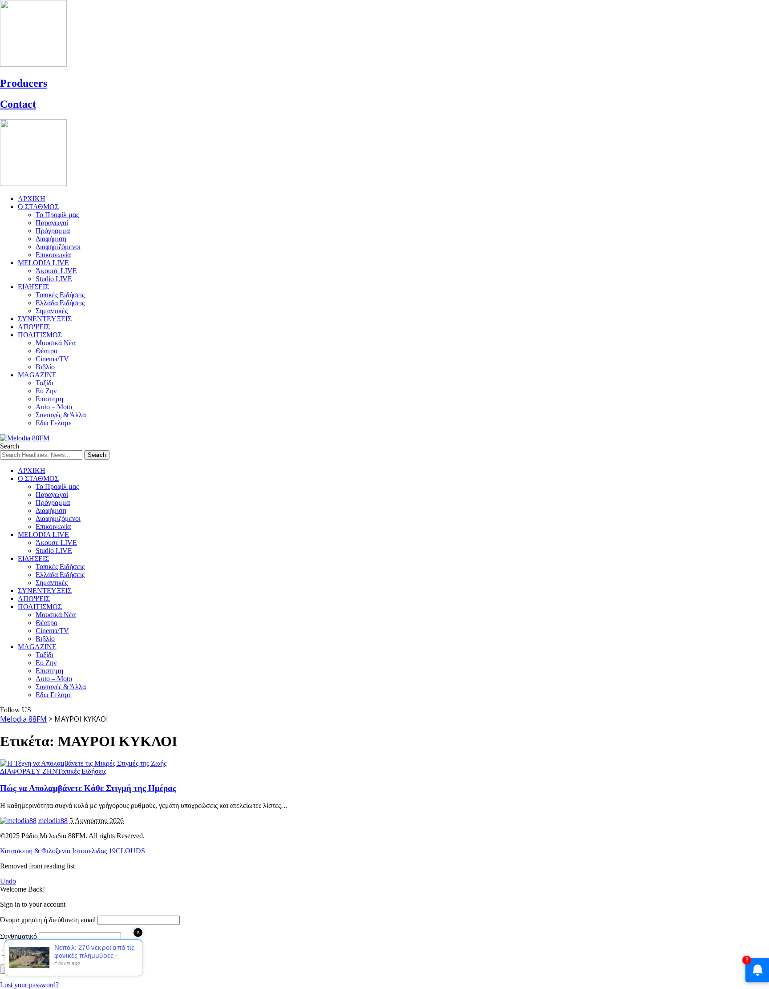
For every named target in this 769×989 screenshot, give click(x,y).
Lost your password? (29, 985)
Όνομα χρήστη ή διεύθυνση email (48, 920)
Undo (8, 881)
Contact (18, 104)
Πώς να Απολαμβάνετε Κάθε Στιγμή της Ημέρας (88, 788)
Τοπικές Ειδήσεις (81, 771)
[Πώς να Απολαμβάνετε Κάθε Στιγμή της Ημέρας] (83, 763)
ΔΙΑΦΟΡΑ (15, 771)
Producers (23, 83)
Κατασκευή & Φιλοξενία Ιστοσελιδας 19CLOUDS (72, 851)
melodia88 (53, 820)
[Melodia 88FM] (24, 438)
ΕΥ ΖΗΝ (44, 771)
